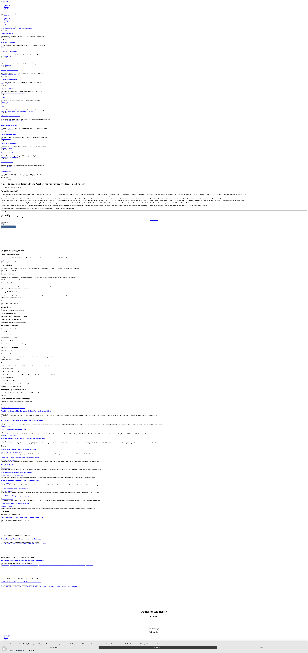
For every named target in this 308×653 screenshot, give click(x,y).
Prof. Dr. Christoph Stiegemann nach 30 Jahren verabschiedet (21, 582)
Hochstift (6, 7)
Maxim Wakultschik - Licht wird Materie (14, 429)
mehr (262, 647)
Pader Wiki (6, 10)
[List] (3, 224)
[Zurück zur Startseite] (6, 1)
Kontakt (6, 638)
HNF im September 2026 (7, 465)
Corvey (2, 260)
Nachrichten (7, 5)
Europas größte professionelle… (9, 143)
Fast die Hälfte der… (6, 171)
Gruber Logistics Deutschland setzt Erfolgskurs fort (15, 503)
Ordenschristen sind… (7, 162)
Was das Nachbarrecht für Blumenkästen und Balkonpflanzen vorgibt (20, 480)
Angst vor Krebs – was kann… (9, 134)
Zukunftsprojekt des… (7, 33)
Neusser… (3, 97)
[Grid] (1, 224)
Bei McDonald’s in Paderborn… (9, 51)
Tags (5, 11)
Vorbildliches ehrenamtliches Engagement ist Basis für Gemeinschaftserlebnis (26, 411)
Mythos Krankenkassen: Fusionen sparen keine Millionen (16, 472)
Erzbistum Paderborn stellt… (9, 79)
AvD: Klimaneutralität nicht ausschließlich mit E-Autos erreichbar (22, 420)
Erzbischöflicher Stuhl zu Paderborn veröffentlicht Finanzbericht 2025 (20, 457)
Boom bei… (4, 60)
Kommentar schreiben (9, 226)
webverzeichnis (154, 220)
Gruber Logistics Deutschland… (9, 152)
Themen (6, 8)
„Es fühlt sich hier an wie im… (9, 125)
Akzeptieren (158, 647)
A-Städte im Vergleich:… (7, 106)
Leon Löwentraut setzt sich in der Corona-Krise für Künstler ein (22, 517)
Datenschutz (7, 635)
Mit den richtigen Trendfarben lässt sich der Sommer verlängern (18, 449)
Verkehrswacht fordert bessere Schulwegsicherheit (14, 488)
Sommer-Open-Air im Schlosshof (9, 70)
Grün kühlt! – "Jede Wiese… (9, 42)
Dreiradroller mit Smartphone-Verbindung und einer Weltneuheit (22, 560)
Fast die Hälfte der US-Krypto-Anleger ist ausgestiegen (15, 496)
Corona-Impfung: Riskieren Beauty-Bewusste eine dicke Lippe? (21, 539)
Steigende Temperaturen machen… (10, 116)
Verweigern (54, 647)
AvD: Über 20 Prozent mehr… (9, 88)
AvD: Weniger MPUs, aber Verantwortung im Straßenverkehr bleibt (23, 438)
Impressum (6, 636)
